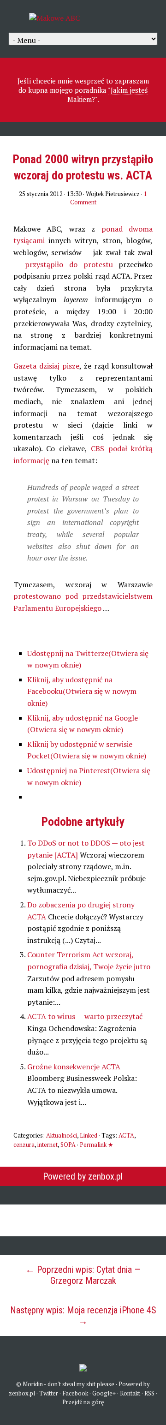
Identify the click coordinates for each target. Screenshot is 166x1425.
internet (47, 1144)
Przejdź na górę (83, 1402)
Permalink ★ (96, 1144)
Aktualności (61, 1135)
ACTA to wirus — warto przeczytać (84, 1016)
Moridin (33, 1384)
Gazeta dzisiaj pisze (46, 366)
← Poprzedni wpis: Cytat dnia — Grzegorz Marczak (83, 1275)
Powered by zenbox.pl (83, 1176)
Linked (88, 1135)
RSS (149, 1393)
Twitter (48, 1393)
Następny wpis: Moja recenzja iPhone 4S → (83, 1316)
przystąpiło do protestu (69, 264)
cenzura (24, 1144)
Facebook (75, 1393)
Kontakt (130, 1393)
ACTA (126, 1135)
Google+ (104, 1393)
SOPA (68, 1144)
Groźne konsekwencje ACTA (73, 1066)
